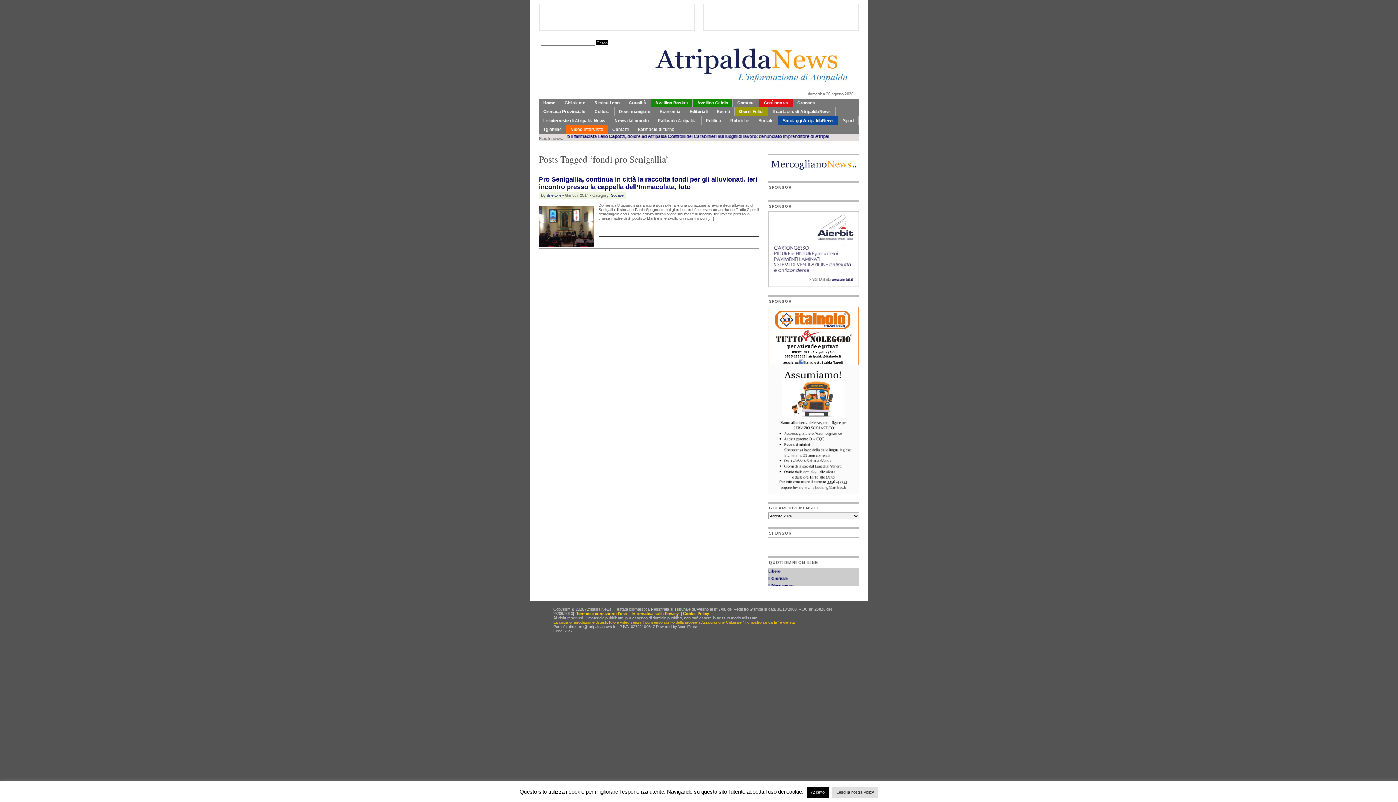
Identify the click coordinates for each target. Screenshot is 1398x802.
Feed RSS (562, 631)
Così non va (776, 103)
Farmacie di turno (656, 129)
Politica (713, 120)
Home (549, 103)
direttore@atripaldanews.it (592, 626)
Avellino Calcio (712, 103)
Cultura (602, 111)
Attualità (637, 103)
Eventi (723, 111)
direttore (554, 195)
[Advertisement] (624, 267)
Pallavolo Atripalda (677, 120)
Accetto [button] (818, 792)
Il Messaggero (781, 577)
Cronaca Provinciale (564, 111)
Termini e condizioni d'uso (601, 613)
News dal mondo (632, 120)
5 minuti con (607, 103)
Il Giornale (778, 570)
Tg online (552, 129)
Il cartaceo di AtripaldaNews (802, 111)
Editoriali (699, 111)
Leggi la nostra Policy (855, 792)
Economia (670, 111)
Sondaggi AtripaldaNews (808, 120)
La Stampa (778, 585)
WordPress (688, 626)
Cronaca (806, 103)
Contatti (620, 129)
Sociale (766, 120)
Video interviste (587, 129)
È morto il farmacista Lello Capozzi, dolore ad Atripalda (575, 136)
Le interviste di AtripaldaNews (574, 120)
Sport (848, 120)
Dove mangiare (635, 111)
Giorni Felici (751, 111)
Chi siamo (575, 103)
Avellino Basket (671, 103)
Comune (746, 103)
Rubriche (739, 120)
